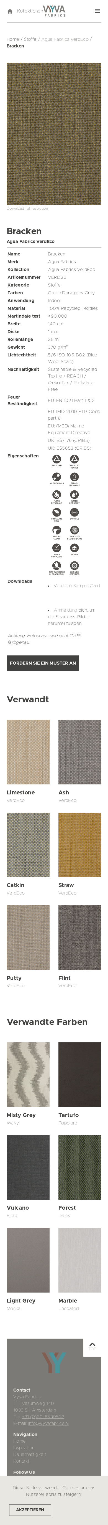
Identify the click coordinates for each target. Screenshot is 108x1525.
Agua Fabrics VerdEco (65, 39)
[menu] (97, 11)
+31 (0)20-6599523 (43, 1417)
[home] (9, 11)
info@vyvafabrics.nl (48, 1423)
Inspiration (24, 1448)
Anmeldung (65, 610)
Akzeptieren (30, 1510)
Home (19, 1441)
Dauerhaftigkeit (29, 1454)
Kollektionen (30, 11)
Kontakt (21, 1461)
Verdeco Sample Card (77, 586)
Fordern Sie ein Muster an (43, 663)
